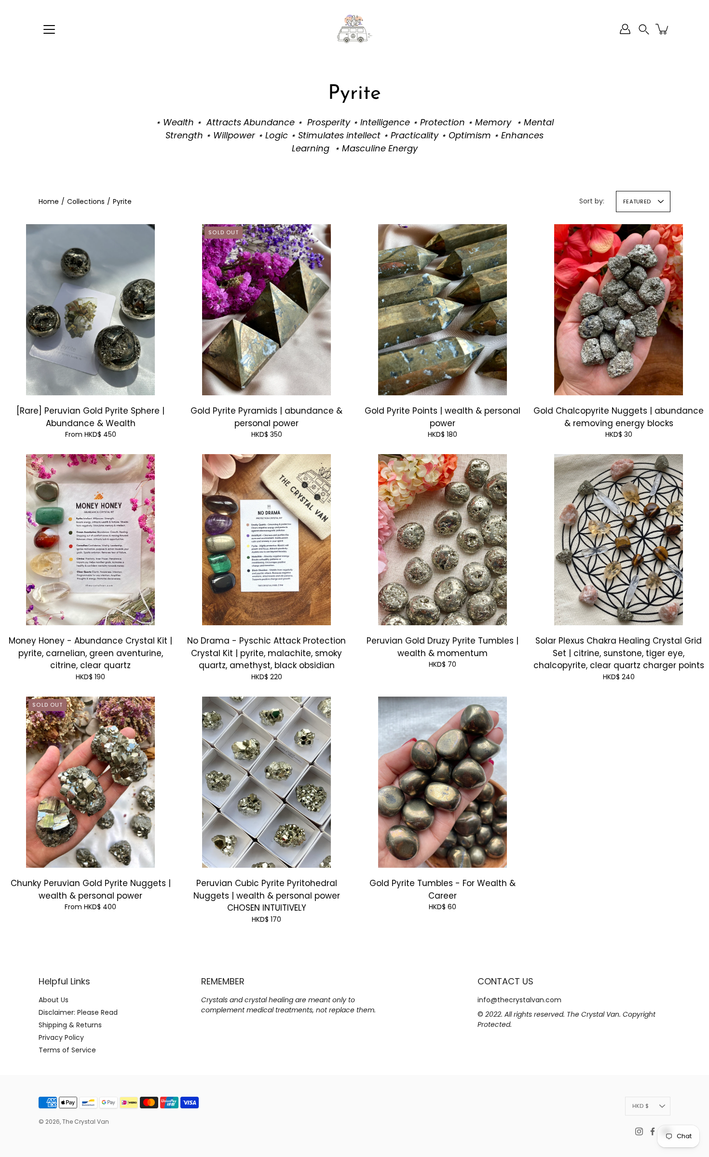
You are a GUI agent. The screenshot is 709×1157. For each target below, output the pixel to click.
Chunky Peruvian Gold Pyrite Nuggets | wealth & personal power (91, 889)
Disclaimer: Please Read (78, 1012)
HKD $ (640, 1106)
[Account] (625, 29)
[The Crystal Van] (354, 29)
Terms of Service (67, 1050)
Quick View (90, 310)
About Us (53, 1000)
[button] (644, 29)
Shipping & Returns (70, 1025)
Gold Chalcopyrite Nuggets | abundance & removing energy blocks (618, 417)
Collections (86, 201)
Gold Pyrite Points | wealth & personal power (442, 417)
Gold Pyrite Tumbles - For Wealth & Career (442, 889)
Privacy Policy (61, 1037)
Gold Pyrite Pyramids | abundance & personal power (266, 417)
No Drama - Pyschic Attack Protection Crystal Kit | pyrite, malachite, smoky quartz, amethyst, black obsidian (266, 653)
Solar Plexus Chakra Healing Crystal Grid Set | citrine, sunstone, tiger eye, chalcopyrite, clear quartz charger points (618, 653)
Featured (637, 201)
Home (49, 201)
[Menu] (49, 29)
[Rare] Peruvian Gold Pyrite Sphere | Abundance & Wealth (90, 417)
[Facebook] (652, 1131)
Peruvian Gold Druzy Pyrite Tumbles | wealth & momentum (442, 647)
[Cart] (662, 29)
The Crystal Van (85, 1121)
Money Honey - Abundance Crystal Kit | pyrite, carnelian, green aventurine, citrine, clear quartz (90, 653)
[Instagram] (639, 1131)
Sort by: (591, 201)
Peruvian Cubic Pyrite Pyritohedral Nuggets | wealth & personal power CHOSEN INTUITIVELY (266, 895)
